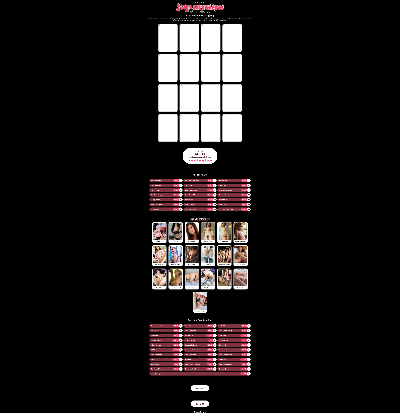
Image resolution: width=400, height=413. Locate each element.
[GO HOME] (200, 13)
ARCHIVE (200, 389)
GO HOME (200, 404)
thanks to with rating (200, 156)
